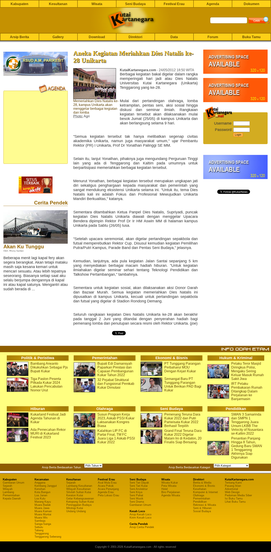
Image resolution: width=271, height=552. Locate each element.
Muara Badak (43, 504)
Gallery (58, 37)
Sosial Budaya (202, 511)
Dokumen (251, 4)
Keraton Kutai (74, 495)
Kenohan (40, 489)
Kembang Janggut (46, 485)
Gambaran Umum (13, 482)
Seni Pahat (136, 495)
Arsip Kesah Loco (140, 514)
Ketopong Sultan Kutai (80, 501)
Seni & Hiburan (202, 508)
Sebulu (39, 527)
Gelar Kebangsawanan (80, 498)
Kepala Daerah (12, 498)
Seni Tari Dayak (139, 482)
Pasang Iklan (233, 485)
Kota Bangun (42, 492)
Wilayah (7, 489)
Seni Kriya (136, 492)
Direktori (135, 37)
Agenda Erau (106, 492)
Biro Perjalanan (170, 492)
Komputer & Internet (205, 492)
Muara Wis (41, 517)
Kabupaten (19, 4)
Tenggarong (42, 533)
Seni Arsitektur (139, 489)
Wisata (96, 4)
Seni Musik (136, 498)
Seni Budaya (135, 4)
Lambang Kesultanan (79, 485)
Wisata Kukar (169, 482)
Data (174, 37)
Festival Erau (174, 4)
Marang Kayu (43, 501)
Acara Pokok (106, 485)
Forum (212, 37)
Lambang (8, 492)
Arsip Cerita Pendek (142, 527)
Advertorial (231, 489)
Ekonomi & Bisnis (204, 485)
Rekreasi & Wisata (204, 504)
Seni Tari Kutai (139, 485)
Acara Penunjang (108, 489)
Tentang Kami (233, 482)
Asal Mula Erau (107, 482)
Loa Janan (41, 495)
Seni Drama (137, 501)
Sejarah (7, 485)
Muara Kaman (43, 511)
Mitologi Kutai (74, 508)
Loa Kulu (40, 498)
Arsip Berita (19, 37)
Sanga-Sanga (43, 524)
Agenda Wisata (170, 495)
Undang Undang (76, 511)
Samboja (40, 520)
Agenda (212, 4)
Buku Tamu (251, 37)
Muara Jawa (42, 508)
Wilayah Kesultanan (78, 489)
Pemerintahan (11, 495)
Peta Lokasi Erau (108, 495)
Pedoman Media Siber (238, 495)
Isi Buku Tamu (234, 498)
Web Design (232, 492)
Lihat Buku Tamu (235, 501)
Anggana (40, 482)
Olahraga (198, 495)
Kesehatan (199, 489)
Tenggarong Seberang (48, 536)
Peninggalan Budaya (78, 504)
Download (97, 37)
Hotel (164, 489)
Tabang (39, 530)
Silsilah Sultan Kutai (78, 492)
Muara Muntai (43, 514)
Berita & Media (202, 482)
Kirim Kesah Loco (140, 517)
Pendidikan (200, 501)
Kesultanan (58, 4)
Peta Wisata (168, 485)
